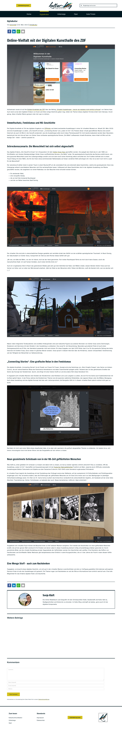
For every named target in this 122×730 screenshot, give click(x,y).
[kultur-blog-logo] (61, 2)
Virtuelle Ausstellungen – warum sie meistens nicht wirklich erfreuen (78, 109)
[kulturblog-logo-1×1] (103, 713)
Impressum (40, 717)
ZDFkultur (47, 128)
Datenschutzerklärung (43, 699)
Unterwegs (12, 720)
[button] (9, 31)
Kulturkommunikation (15, 717)
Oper (10, 723)
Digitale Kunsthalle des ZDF (36, 109)
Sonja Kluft (13, 25)
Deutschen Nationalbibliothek (63, 467)
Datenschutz (41, 720)
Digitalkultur (33, 25)
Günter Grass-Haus (59, 152)
